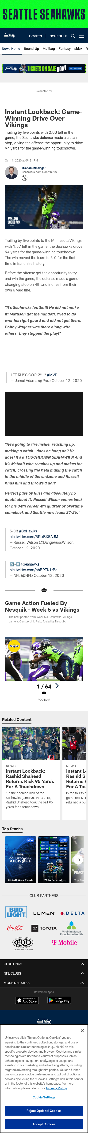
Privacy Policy (56, 1088)
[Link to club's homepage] (9, 34)
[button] (44, 364)
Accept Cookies (44, 1124)
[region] (44, 1078)
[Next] (57, 730)
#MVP (52, 419)
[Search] (73, 36)
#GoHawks (28, 575)
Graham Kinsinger (34, 167)
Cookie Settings (44, 1097)
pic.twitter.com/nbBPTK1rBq (33, 613)
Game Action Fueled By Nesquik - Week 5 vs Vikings (42, 650)
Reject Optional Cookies (44, 1111)
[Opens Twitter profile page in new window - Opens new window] (24, 178)
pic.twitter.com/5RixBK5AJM (34, 580)
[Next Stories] (78, 904)
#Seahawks (29, 608)
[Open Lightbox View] (44, 713)
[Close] (82, 1031)
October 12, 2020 (67, 424)
